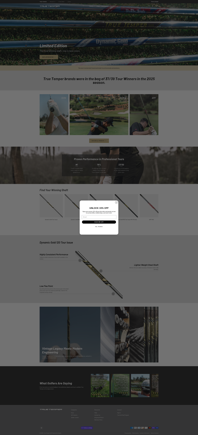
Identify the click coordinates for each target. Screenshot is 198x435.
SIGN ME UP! (99, 222)
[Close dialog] (116, 202)
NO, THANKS (99, 226)
